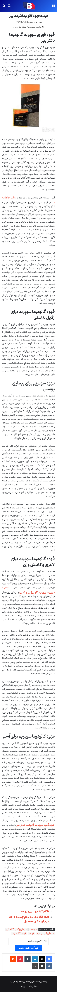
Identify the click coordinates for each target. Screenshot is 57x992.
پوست (33, 929)
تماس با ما (32, 986)
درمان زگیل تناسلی (16, 929)
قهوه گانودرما (19, 933)
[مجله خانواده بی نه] (28, 6)
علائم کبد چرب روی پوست (34, 911)
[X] (42, 959)
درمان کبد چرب (45, 933)
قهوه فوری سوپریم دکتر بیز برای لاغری (28, 590)
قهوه (31, 933)
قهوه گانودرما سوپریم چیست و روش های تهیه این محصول (28, 919)
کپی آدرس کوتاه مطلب (28, 948)
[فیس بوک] (49, 959)
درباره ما (23, 986)
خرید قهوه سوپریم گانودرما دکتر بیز (35, 825)
